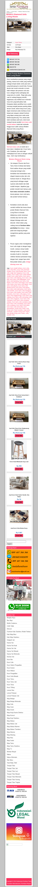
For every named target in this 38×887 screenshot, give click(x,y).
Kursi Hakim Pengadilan (14, 665)
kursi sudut (15, 274)
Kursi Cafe (10, 662)
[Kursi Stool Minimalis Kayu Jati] (19, 459)
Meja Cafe (10, 704)
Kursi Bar (10, 659)
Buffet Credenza (12, 623)
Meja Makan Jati (12, 724)
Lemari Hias (10, 690)
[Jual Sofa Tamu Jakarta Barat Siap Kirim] (19, 355)
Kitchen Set (10, 657)
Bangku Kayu (11, 617)
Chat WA (19, 369)
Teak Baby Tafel (12, 763)
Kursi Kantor (11, 668)
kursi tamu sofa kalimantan (15, 289)
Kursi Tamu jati (12, 682)
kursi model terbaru (16, 268)
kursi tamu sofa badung (14, 278)
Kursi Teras (10, 684)
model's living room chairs (21, 311)
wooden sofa (11, 315)
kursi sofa (26, 268)
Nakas (9, 754)
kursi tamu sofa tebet (22, 305)
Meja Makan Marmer (13, 726)
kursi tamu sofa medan (14, 292)
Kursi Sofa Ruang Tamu (19, 271)
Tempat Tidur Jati (12, 768)
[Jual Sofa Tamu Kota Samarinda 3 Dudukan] (19, 388)
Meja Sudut (10, 740)
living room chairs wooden (15, 310)
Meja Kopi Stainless (13, 718)
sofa (27, 313)
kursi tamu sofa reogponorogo (18, 294)
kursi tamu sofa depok (21, 284)
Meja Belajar (11, 698)
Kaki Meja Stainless (13, 637)
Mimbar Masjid (11, 751)
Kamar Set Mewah (12, 651)
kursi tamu (26, 276)
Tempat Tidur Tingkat (13, 782)
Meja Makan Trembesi (14, 729)
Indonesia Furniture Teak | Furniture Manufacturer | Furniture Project (19, 882)
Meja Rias (10, 738)
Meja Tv (9, 749)
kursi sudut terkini (17, 276)
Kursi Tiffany (11, 687)
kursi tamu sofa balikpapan (18, 279)
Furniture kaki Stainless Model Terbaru (19, 631)
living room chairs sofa (22, 308)
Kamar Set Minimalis (13, 654)
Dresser (9, 629)
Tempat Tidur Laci (12, 771)
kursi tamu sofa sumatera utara (21, 302)
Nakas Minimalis (12, 757)
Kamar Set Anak (12, 645)
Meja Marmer (11, 732)
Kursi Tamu (14, 11)
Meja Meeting (11, 735)
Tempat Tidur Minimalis (14, 777)
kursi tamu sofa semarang (20, 297)
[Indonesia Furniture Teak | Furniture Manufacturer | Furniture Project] (19, 9)
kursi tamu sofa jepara (22, 287)
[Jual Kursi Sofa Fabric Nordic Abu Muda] (19, 489)
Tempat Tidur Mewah (13, 774)
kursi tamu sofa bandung (18, 280)
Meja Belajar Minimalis (14, 701)
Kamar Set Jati (11, 648)
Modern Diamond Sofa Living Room (16, 15)
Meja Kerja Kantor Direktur (15, 712)
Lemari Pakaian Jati (13, 696)
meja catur (10, 707)
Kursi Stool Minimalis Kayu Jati (19, 461)
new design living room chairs (16, 313)
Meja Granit (10, 710)
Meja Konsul (11, 715)
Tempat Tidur (11, 765)
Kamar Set (10, 643)
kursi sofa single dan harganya (19, 272)
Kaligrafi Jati (11, 640)
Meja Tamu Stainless (13, 746)
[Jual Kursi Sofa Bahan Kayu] (19, 522)
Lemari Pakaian (11, 693)
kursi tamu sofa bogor (18, 282)
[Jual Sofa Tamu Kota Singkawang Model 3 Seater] (19, 421)
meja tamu (10, 743)
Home (8, 11)
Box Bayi (10, 620)
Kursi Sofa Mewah (12, 676)
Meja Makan (10, 721)
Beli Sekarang (13, 53)
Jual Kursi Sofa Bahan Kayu (19, 528)
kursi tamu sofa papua (20, 294)
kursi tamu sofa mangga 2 (23, 291)
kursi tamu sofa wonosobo (15, 307)
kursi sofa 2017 (11, 270)
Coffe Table (10, 626)
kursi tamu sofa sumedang (15, 303)
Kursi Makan (11, 671)
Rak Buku (10, 760)
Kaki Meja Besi (11, 634)
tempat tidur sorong (13, 779)
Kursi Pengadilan (12, 673)
